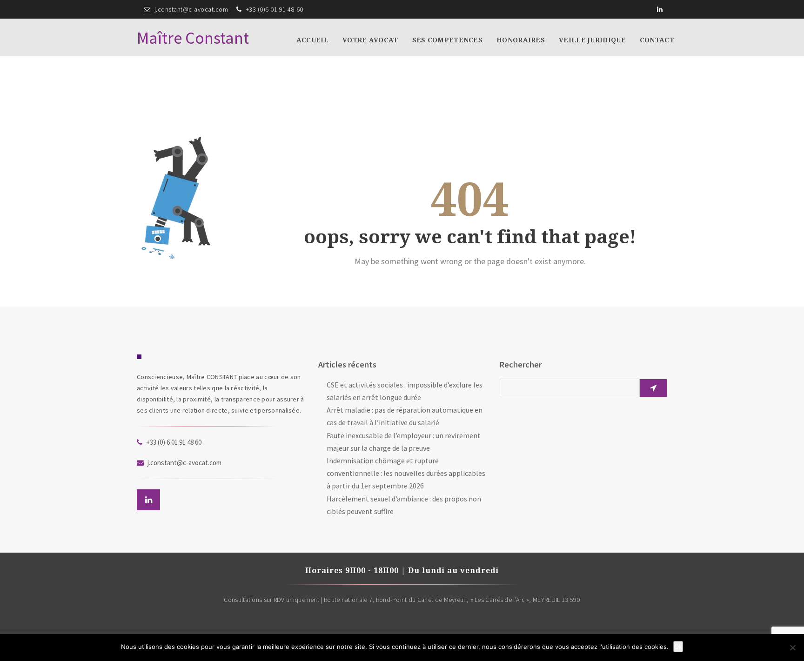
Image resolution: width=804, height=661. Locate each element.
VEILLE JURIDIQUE (592, 40)
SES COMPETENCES (447, 40)
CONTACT (657, 40)
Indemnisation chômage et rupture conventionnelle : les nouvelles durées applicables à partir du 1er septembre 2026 (406, 473)
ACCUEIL (312, 40)
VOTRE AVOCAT (370, 40)
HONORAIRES (520, 40)
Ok (678, 646)
